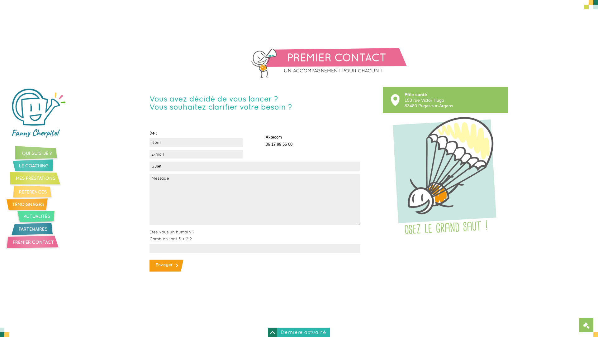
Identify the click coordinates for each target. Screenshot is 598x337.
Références (33, 191)
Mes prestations (35, 178)
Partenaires (33, 229)
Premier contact (33, 242)
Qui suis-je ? (37, 153)
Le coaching (34, 165)
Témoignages (28, 204)
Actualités (37, 216)
